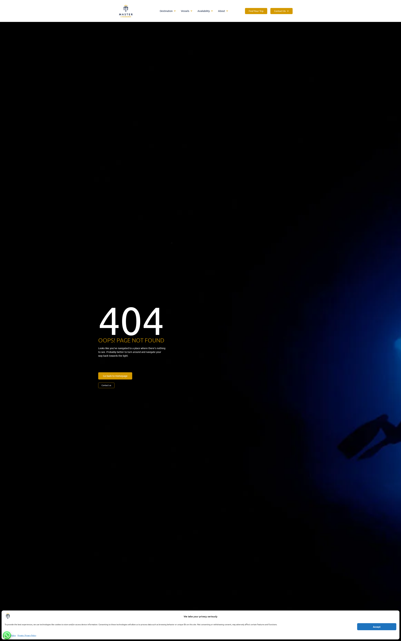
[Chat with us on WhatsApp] (7, 635)
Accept (376, 626)
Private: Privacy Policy (27, 635)
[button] (168, 11)
